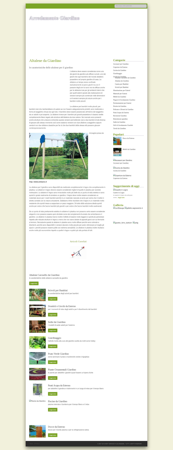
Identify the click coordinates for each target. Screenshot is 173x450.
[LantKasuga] (118, 208)
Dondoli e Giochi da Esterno (62, 306)
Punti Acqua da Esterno (59, 385)
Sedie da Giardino (57, 322)
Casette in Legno (118, 193)
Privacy (37, 443)
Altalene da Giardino (122, 81)
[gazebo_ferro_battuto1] (122, 222)
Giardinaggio (54, 338)
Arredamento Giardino (54, 18)
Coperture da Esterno (120, 67)
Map (31, 443)
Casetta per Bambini (121, 84)
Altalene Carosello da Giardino (44, 275)
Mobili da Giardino (119, 97)
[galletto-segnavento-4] (134, 208)
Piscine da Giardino (57, 401)
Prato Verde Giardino (58, 353)
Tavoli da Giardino (119, 128)
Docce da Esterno (56, 426)
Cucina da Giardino (119, 70)
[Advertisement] (86, 39)
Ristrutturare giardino (120, 119)
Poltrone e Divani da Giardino (123, 109)
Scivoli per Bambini (58, 290)
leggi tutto (121, 197)
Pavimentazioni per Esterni (122, 103)
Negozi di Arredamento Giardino (124, 100)
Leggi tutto (33, 283)
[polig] (135, 222)
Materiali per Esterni (120, 93)
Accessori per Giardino (121, 64)
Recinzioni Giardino (120, 116)
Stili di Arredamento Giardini (123, 125)
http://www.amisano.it (38, 182)
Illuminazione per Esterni (121, 90)
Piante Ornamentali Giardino (62, 369)
